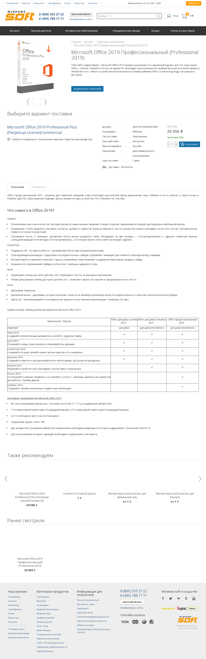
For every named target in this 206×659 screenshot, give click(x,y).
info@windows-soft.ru (81, 19)
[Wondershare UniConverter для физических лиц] (127, 476)
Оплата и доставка (183, 30)
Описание (17, 187)
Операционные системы (49, 634)
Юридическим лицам (126, 30)
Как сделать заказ (86, 604)
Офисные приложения (48, 638)
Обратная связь (85, 612)
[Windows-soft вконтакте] (178, 598)
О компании (12, 3)
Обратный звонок (81, 14)
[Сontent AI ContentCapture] (79, 476)
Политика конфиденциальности (93, 616)
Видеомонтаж (44, 613)
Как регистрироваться (88, 600)
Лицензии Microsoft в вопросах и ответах (93, 631)
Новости (26, 3)
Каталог (15, 30)
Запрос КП (193, 3)
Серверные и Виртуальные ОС (52, 647)
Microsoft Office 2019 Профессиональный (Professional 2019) (30, 562)
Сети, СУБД (42, 626)
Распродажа (43, 596)
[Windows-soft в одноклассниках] (186, 598)
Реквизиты (38, 3)
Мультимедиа (44, 630)
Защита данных (44, 622)
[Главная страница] (19, 14)
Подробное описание (87, 88)
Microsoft (41, 601)
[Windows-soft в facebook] (163, 598)
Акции (155, 30)
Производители (41, 30)
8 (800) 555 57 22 (51, 14)
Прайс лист (79, 3)
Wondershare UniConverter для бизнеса (175, 495)
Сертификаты (54, 3)
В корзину (191, 144)
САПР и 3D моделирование (50, 642)
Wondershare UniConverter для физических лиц (127, 495)
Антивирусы (43, 605)
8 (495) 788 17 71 (51, 18)
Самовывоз (83, 608)
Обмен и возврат (85, 625)
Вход (175, 15)
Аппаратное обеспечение (81, 30)
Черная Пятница (45, 651)
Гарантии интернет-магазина (91, 621)
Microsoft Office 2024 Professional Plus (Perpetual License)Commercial (32, 497)
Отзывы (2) (38, 187)
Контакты (92, 3)
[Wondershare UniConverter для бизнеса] (175, 476)
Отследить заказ (16, 629)
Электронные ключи (18, 637)
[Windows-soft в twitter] (170, 598)
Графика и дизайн (46, 617)
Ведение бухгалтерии (48, 609)
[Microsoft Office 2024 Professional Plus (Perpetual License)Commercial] (32, 476)
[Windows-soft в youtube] (194, 598)
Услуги (67, 3)
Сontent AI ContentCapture (79, 493)
